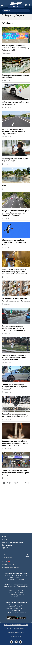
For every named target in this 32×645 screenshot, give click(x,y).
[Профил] (29, 5)
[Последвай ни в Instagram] (16, 642)
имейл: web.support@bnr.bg (16, 579)
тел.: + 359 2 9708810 (16, 591)
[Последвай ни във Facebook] (11, 642)
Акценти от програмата (12, 542)
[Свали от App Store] (11, 618)
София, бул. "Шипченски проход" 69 (16, 588)
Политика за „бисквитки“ (16, 632)
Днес (4, 537)
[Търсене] (27, 10)
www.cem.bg (16, 597)
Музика (5, 548)
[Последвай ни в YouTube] (20, 642)
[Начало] (16, 3)
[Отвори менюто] (2, 5)
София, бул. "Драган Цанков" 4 (16, 575)
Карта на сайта (16, 636)
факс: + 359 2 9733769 (16, 593)
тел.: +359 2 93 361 (16, 577)
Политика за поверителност (16, 628)
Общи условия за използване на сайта (16, 624)
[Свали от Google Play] (21, 618)
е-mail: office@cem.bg (16, 595)
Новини (5, 539)
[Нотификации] (26, 5)
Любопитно (7, 545)
